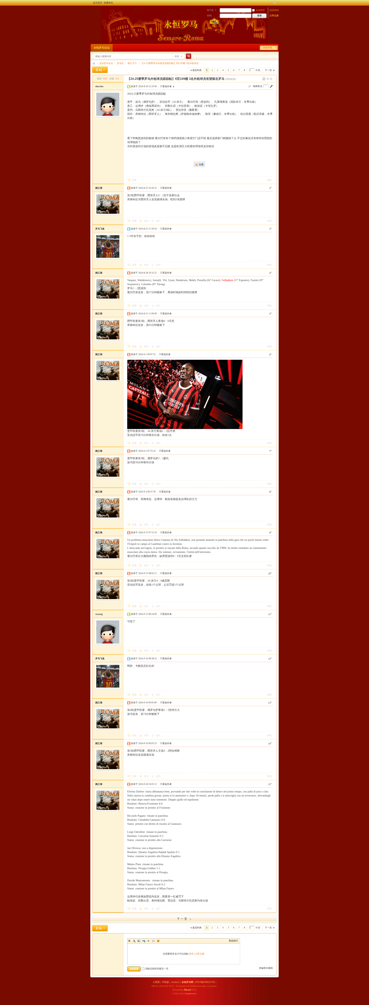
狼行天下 (132, 63)
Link (144, 941)
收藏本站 (108, 2)
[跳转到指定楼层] (271, 86)
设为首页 (97, 2)
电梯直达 (257, 86)
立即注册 (274, 15)
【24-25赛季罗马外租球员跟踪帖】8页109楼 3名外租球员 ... (171, 63)
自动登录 (260, 10)
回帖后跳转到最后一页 (156, 968)
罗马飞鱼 (100, 228)
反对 (158, 221)
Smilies (158, 941)
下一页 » (184, 918)
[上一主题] (267, 78)
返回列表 (197, 70)
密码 (209, 15)
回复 (134, 180)
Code (153, 941)
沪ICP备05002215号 (205, 982)
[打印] (263, 78)
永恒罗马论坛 (102, 47)
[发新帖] (100, 70)
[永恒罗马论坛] (94, 10)
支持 (146, 221)
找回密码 (274, 10)
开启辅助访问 (271, 2)
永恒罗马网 (187, 982)
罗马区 (120, 63)
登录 (191, 953)
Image (139, 941)
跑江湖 (98, 188)
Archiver (175, 982)
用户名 (210, 10)
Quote (148, 941)
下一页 (268, 70)
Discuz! (187, 989)
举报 (269, 180)
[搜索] (188, 56)
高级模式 (233, 940)
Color (134, 941)
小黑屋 (156, 982)
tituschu (99, 86)
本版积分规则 (266, 968)
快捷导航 (267, 47)
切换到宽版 (274, 2)
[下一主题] (271, 78)
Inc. (195, 993)
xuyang (99, 614)
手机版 (165, 982)
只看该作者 (166, 86)
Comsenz (189, 993)
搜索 (177, 56)
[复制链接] (230, 79)
